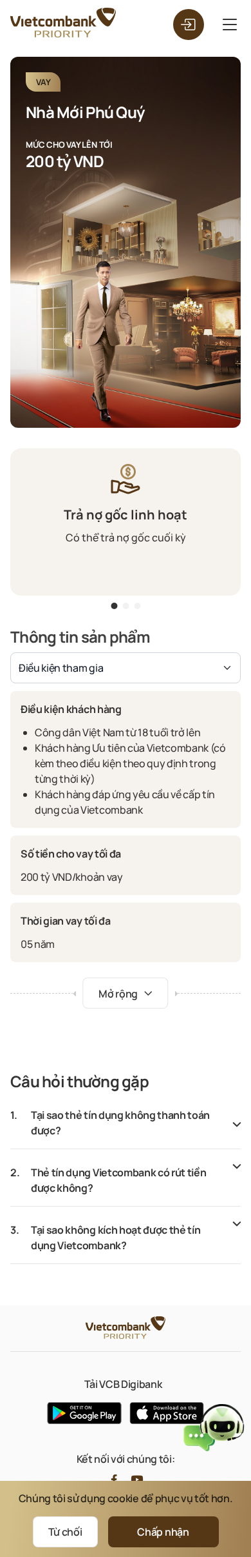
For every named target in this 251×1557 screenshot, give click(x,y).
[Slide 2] (137, 608)
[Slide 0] (114, 608)
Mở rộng (118, 994)
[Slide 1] (125, 608)
